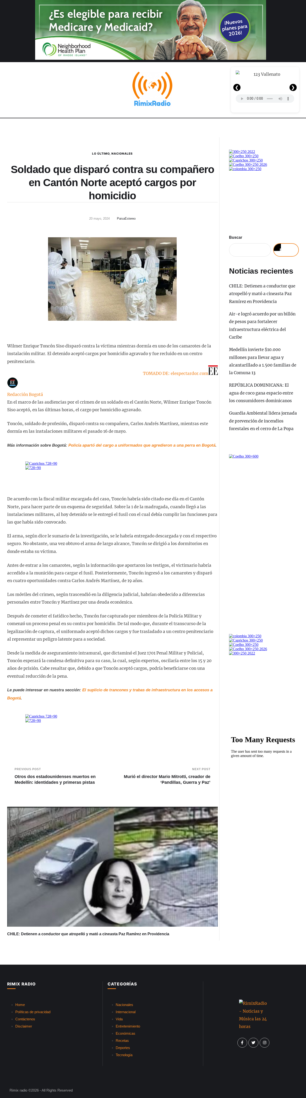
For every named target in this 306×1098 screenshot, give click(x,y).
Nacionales (122, 153)
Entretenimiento (128, 1026)
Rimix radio (18, 1090)
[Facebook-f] (242, 1043)
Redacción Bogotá (25, 394)
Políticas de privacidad (32, 1012)
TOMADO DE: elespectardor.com (175, 373)
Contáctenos (25, 1019)
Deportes (123, 1048)
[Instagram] (265, 1043)
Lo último (100, 153)
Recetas (122, 1041)
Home (20, 1005)
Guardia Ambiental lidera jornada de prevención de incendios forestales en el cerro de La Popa (263, 421)
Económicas (125, 1033)
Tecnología (124, 1055)
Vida (119, 1019)
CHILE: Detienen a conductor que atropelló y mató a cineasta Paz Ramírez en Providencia (88, 934)
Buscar (235, 237)
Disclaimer (23, 1026)
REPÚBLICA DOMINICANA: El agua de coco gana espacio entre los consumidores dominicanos (261, 393)
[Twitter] (253, 1043)
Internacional (126, 1012)
